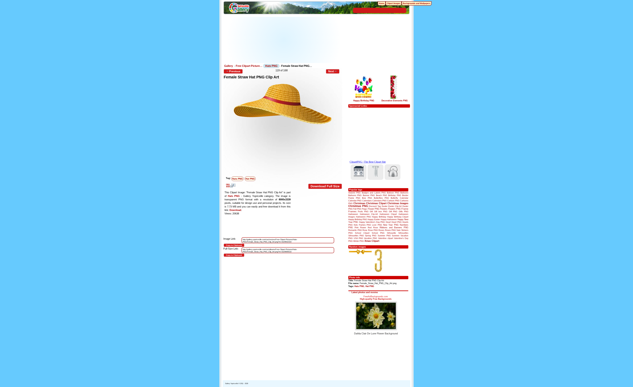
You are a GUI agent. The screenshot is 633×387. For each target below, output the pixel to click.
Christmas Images (397, 203)
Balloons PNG (355, 195)
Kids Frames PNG (362, 225)
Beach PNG (381, 195)
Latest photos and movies (364, 292)
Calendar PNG (355, 201)
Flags (364, 209)
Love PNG (377, 225)
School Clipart (362, 233)
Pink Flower (360, 227)
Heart (388, 222)
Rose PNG (373, 230)
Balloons (404, 193)
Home (381, 3)
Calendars (367, 201)
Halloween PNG (363, 217)
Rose (364, 230)
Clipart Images (393, 3)
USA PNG (358, 238)
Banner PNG (369, 195)
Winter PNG (358, 241)
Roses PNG (390, 230)
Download (235, 210)
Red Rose (373, 227)
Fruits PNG (363, 211)
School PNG (378, 233)
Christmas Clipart (376, 203)
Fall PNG (357, 209)
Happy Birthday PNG (363, 100)
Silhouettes (403, 233)
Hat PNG (250, 178)
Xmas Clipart (371, 240)
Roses (381, 230)
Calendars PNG (379, 201)
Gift (371, 211)
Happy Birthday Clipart (397, 217)
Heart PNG (396, 222)
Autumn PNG (354, 193)
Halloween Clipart (388, 214)
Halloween (353, 214)
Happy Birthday (379, 217)
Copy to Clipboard (234, 245)
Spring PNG (370, 236)
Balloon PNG (393, 193)
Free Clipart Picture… (249, 66)
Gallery (228, 66)
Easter (385, 206)
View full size (230, 185)
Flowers (383, 209)
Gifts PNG (403, 211)
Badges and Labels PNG (374, 193)
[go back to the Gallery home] (239, 8)
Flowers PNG (394, 209)
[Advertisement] (283, 40)
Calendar (404, 198)
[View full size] (282, 103)
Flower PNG (373, 209)
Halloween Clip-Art (369, 214)
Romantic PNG (355, 230)
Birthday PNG (394, 195)
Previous (234, 71)
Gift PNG (393, 211)
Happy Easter (374, 219)
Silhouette (391, 233)
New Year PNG (391, 225)
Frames (352, 211)
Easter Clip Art (395, 206)
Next (331, 71)
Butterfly (394, 198)
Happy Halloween (389, 219)
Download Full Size (325, 186)
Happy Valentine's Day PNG (372, 222)
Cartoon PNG (393, 201)
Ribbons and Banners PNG (394, 227)
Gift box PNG (380, 211)
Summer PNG (384, 236)
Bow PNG (367, 198)
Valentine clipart (385, 238)
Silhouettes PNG (356, 236)
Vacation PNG (370, 238)
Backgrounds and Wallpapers (416, 3)
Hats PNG (271, 66)
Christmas (359, 203)
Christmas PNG (358, 206)
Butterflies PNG (381, 198)
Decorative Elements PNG (394, 100)
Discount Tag (375, 206)
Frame (404, 209)
